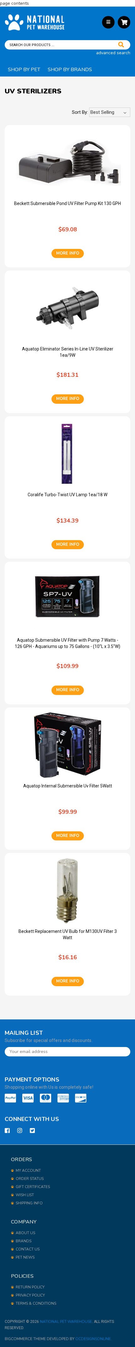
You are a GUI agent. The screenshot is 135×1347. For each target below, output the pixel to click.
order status (30, 1178)
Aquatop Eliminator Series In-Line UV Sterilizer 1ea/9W (67, 352)
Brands (23, 1241)
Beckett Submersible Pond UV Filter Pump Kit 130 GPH (67, 203)
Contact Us (28, 1249)
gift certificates (33, 1186)
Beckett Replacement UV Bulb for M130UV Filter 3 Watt (68, 934)
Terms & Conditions (36, 1303)
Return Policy (30, 1287)
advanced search (113, 53)
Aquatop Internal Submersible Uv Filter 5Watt (67, 785)
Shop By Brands (70, 69)
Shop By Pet (24, 69)
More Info (67, 253)
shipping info (29, 1203)
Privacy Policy (30, 1295)
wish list (25, 1194)
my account (28, 1170)
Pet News (25, 1257)
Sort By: (80, 112)
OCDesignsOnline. (93, 1338)
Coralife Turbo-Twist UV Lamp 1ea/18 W (67, 494)
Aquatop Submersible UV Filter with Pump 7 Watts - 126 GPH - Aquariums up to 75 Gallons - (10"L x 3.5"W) (67, 643)
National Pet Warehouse (66, 1321)
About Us (25, 1232)
